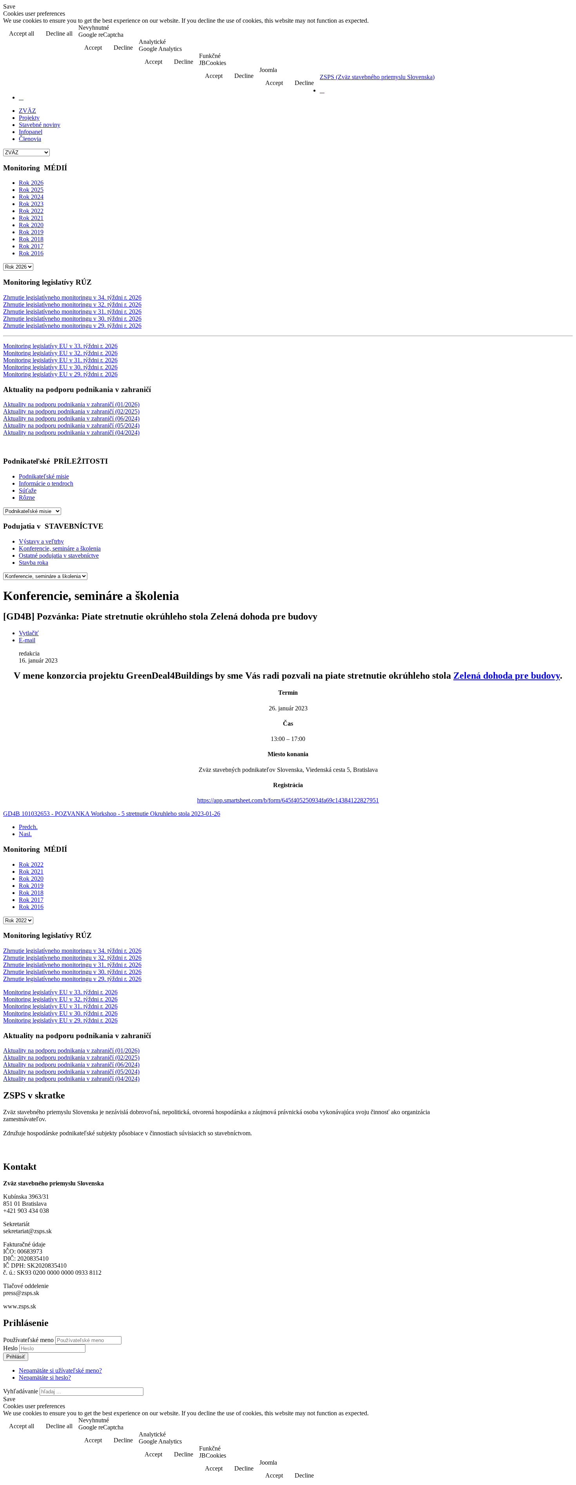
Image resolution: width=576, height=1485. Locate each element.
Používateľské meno (28, 1340)
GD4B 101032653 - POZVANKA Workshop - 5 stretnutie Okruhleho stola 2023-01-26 (111, 813)
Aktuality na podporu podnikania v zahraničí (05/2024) (71, 425)
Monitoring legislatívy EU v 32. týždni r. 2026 (60, 353)
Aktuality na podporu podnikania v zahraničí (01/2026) (71, 404)
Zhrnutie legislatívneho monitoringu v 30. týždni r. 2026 (72, 318)
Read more (552, 34)
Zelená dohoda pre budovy (506, 675)
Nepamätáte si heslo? (45, 1377)
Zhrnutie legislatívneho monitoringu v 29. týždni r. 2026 (72, 325)
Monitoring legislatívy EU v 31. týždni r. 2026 (60, 360)
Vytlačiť (29, 633)
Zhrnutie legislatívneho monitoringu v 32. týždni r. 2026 (72, 304)
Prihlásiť (15, 1357)
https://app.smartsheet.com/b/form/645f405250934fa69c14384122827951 (288, 800)
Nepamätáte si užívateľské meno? (60, 1370)
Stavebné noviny (39, 124)
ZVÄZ (27, 110)
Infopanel (30, 131)
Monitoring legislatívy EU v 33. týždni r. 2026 (60, 346)
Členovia (30, 138)
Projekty (29, 117)
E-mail (27, 640)
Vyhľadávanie (20, 1391)
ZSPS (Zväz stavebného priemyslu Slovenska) (377, 77)
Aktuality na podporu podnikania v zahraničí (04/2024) (71, 432)
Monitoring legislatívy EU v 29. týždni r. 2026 (60, 374)
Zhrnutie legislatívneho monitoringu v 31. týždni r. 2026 (72, 311)
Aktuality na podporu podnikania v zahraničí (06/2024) (71, 418)
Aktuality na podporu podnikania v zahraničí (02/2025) (71, 411)
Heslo (11, 1348)
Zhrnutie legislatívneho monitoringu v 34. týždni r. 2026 (72, 297)
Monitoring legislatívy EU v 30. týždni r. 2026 (60, 367)
